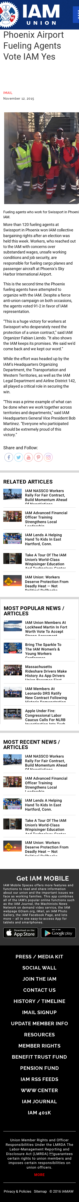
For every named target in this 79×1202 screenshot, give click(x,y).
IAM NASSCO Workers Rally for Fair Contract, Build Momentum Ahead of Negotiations (46, 497)
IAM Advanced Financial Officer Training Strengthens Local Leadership (46, 520)
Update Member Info (39, 1023)
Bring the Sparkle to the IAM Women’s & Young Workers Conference (43, 651)
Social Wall (39, 968)
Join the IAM (40, 979)
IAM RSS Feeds (39, 1079)
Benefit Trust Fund (39, 1057)
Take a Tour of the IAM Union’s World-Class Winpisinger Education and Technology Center (45, 562)
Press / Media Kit (39, 956)
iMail (8, 93)
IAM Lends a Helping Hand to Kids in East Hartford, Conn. (43, 539)
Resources (39, 1034)
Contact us (39, 990)
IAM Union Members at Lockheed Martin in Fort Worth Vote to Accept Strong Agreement (46, 629)
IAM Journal (39, 1101)
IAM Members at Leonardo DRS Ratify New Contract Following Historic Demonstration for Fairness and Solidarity (46, 700)
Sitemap (40, 1191)
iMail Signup (39, 1012)
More (39, 1175)
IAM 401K (39, 1112)
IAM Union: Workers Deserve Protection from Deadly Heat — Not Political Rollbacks (47, 584)
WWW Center (39, 1090)
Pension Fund (39, 1068)
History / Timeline (39, 1001)
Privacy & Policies (17, 1191)
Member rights (39, 1046)
